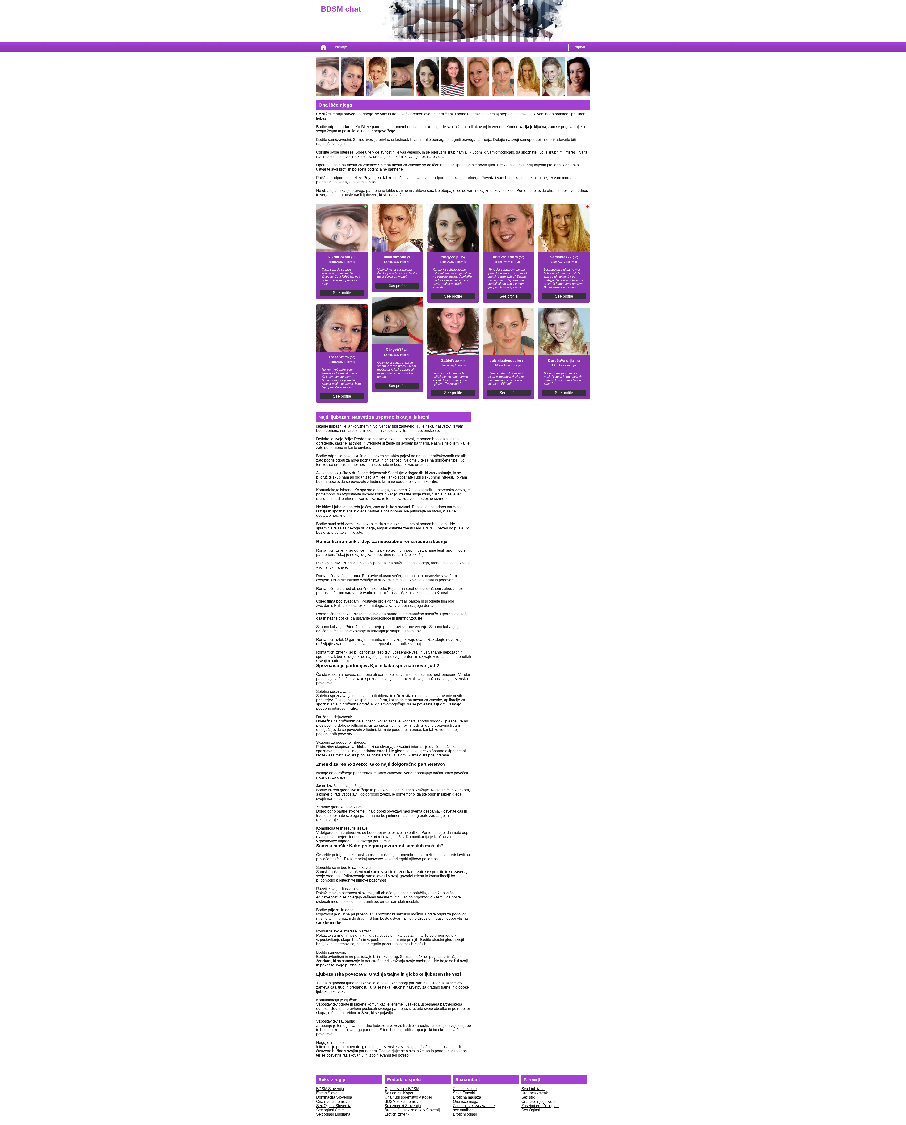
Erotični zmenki (397, 1114)
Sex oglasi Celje (330, 1110)
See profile (342, 293)
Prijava (579, 47)
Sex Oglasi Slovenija (333, 1106)
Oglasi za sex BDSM (402, 1089)
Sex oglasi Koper (399, 1093)
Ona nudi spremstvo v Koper (408, 1097)
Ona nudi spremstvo (333, 1102)
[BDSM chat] (323, 47)
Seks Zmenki (464, 1093)
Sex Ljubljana (533, 1089)
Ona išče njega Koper (539, 1102)
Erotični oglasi (465, 1114)
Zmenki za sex (465, 1089)
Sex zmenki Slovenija (403, 1106)
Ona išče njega (465, 1102)
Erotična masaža (467, 1097)
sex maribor (463, 1110)
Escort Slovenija (330, 1093)
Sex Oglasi (530, 1110)
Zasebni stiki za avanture (474, 1106)
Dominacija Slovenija (334, 1097)
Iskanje (341, 47)
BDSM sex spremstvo (403, 1102)
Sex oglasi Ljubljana (333, 1114)
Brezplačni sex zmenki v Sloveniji (413, 1110)
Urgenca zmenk (534, 1093)
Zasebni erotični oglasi (540, 1106)
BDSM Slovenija (330, 1089)
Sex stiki (528, 1097)
